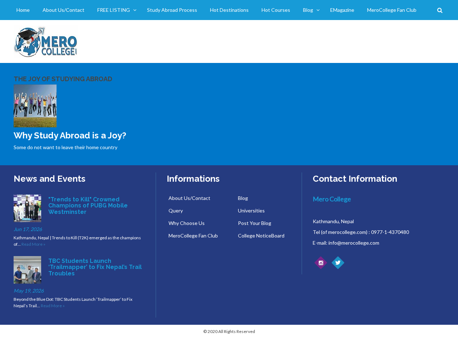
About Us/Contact (63, 10)
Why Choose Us (187, 223)
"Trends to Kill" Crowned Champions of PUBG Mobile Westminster (88, 205)
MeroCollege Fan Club (391, 10)
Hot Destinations (229, 10)
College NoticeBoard (261, 235)
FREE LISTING (113, 10)
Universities (251, 210)
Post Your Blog (254, 223)
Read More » (33, 244)
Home (23, 10)
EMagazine (342, 10)
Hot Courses (276, 10)
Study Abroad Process (172, 10)
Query (176, 210)
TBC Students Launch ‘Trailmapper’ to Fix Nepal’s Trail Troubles (95, 267)
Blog (308, 10)
